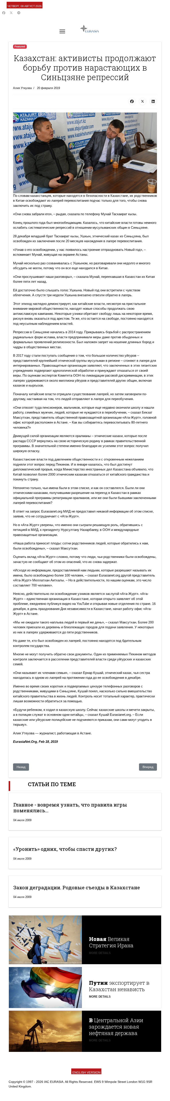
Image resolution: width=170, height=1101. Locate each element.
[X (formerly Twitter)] (142, 101)
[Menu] (62, 31)
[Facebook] (3, 13)
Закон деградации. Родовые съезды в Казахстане (76, 887)
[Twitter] (11, 13)
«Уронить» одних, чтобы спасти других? (65, 849)
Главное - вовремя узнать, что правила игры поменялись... (70, 807)
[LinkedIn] (153, 101)
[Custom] (18, 13)
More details (100, 953)
